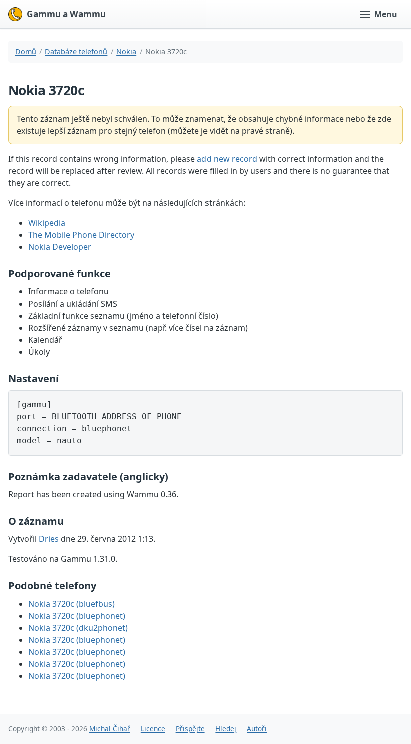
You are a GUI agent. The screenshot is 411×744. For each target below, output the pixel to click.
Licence (153, 728)
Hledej (225, 728)
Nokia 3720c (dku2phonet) (78, 627)
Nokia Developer (59, 246)
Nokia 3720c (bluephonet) (76, 615)
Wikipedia (46, 222)
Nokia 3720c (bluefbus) (71, 603)
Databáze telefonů (76, 51)
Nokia (126, 51)
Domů (25, 51)
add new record (227, 158)
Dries (49, 538)
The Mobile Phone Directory (81, 234)
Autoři (257, 728)
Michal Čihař (109, 728)
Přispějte (190, 728)
